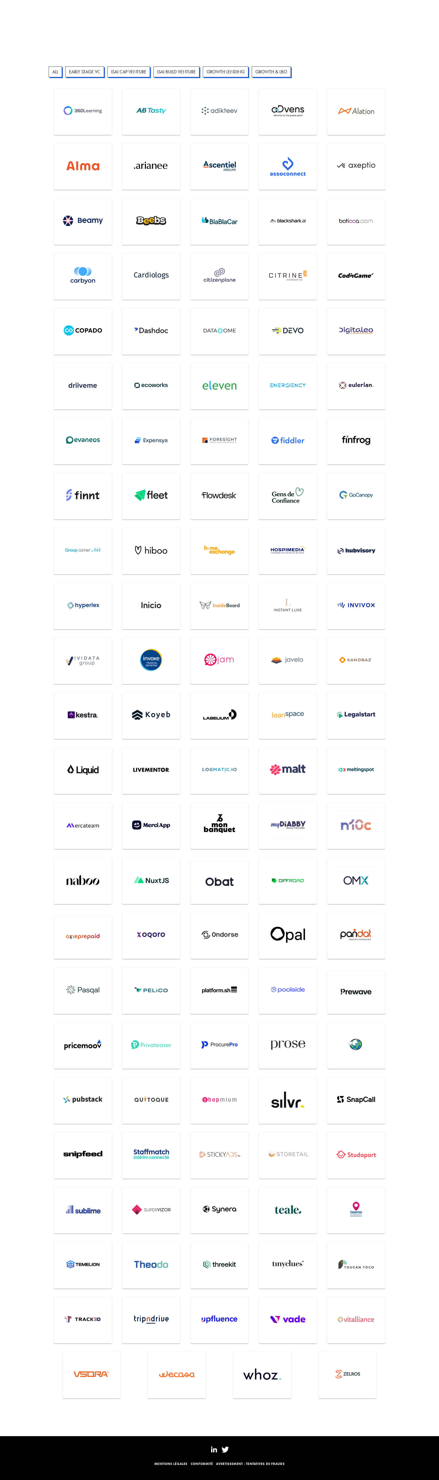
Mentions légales (170, 1464)
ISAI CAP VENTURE (128, 71)
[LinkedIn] (213, 1449)
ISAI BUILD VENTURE (176, 71)
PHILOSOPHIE (82, 8)
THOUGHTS (107, 8)
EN (422, 8)
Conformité (202, 1464)
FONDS (60, 8)
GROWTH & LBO (271, 71)
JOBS (139, 8)
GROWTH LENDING (225, 71)
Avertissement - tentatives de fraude (250, 1464)
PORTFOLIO (23, 8)
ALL (55, 71)
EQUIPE (43, 8)
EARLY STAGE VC (84, 71)
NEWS (125, 8)
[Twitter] (225, 1449)
